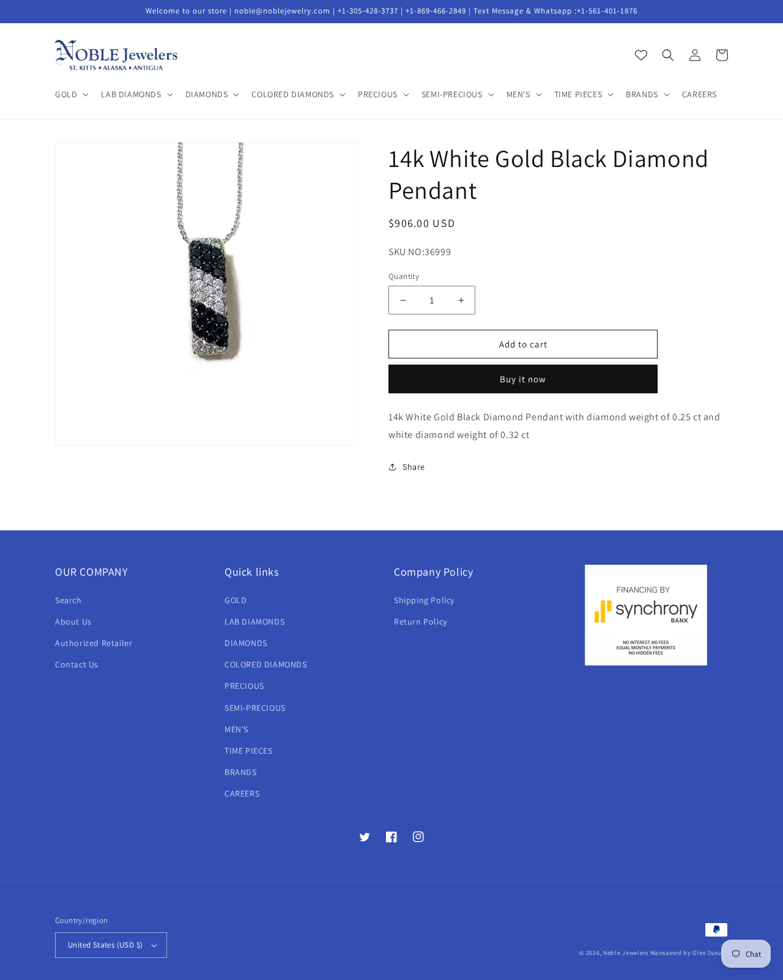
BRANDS (241, 772)
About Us (73, 621)
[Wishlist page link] (641, 55)
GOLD (236, 600)
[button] (71, 94)
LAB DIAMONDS (254, 621)
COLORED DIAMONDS (266, 664)
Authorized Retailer (93, 642)
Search (68, 600)
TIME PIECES (249, 750)
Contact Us (76, 664)
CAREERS (242, 793)
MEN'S (236, 729)
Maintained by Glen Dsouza (689, 953)
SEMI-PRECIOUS (255, 707)
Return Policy (420, 621)
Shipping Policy (424, 600)
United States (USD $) (105, 945)
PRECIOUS (244, 685)
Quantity (403, 276)
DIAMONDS (246, 642)
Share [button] (414, 466)
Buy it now (523, 379)
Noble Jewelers (625, 953)
